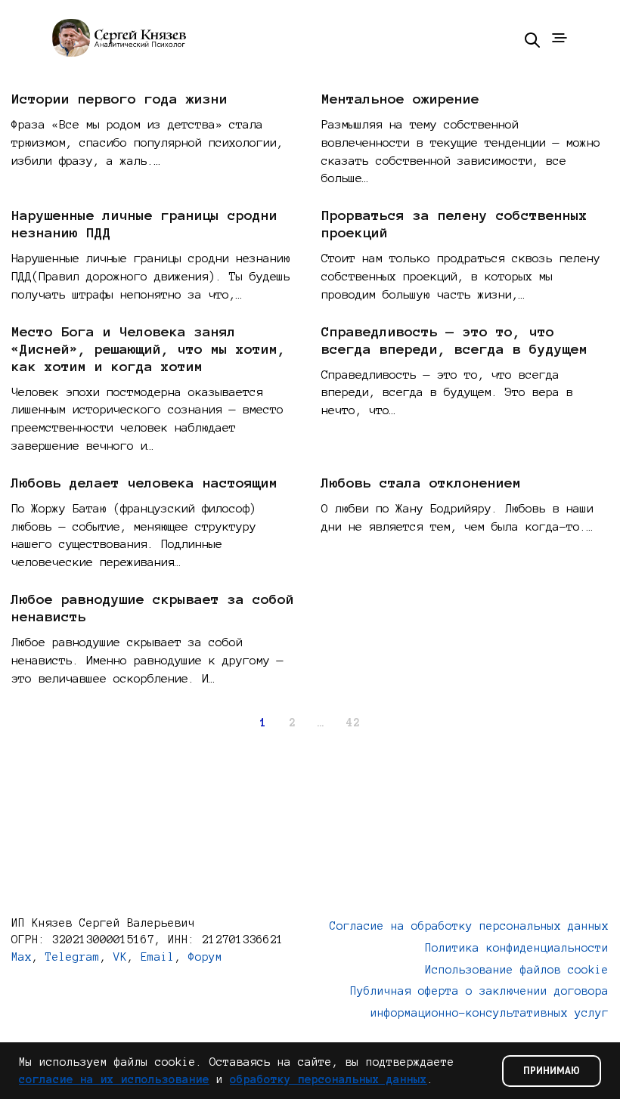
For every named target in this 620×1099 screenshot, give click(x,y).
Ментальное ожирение (400, 99)
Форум (205, 957)
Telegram (72, 957)
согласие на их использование (114, 1079)
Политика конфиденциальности (517, 948)
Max (21, 957)
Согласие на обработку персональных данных (469, 926)
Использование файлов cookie (517, 970)
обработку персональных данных (328, 1079)
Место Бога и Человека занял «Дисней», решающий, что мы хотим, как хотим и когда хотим (148, 349)
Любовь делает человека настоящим (144, 483)
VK (120, 957)
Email (158, 957)
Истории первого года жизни (119, 99)
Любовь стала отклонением (421, 483)
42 (353, 723)
